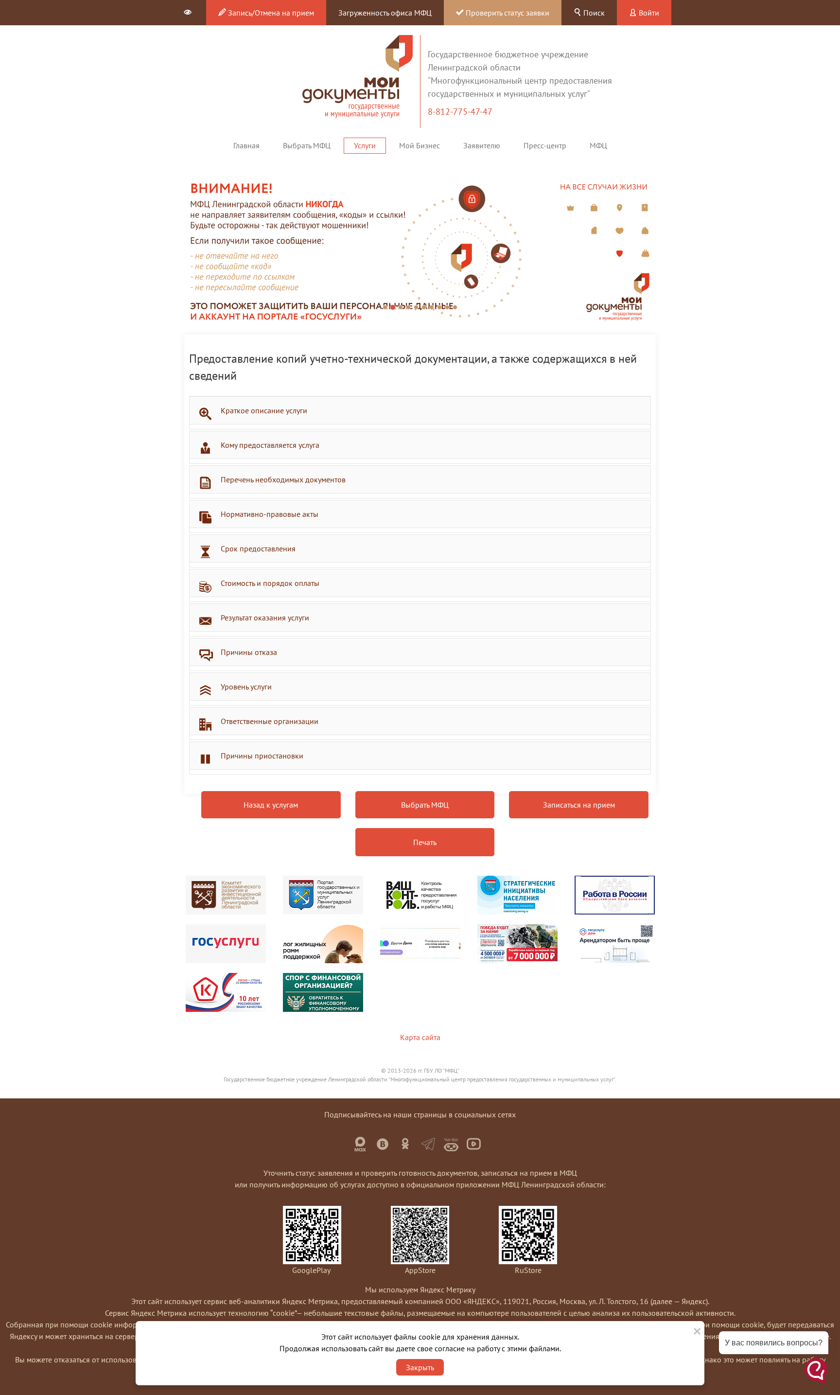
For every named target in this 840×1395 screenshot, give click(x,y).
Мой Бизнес (419, 145)
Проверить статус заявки (506, 13)
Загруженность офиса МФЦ (385, 13)
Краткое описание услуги (264, 410)
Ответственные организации (269, 721)
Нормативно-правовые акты (269, 514)
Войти (648, 13)
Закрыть (420, 1367)
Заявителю (481, 145)
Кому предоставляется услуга (270, 445)
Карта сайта (420, 1037)
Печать (425, 842)
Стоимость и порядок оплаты (270, 583)
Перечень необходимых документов (283, 479)
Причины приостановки (262, 755)
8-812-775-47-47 (461, 111)
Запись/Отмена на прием (270, 13)
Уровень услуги (246, 686)
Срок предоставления (258, 548)
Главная (246, 145)
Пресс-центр (545, 145)
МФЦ (598, 145)
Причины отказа (249, 652)
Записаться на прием (579, 805)
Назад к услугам (271, 805)
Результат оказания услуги (265, 617)
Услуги (365, 145)
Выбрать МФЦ (307, 145)
